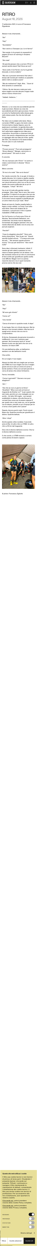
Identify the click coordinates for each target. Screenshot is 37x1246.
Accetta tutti (29, 1241)
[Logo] (9, 2)
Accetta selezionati (15, 1241)
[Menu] (26, 2)
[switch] (32, 1218)
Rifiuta (4, 1241)
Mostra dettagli (26, 1233)
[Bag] (34, 2)
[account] (30, 2)
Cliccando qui (7, 1200)
